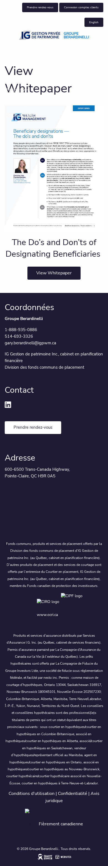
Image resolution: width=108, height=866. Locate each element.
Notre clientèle (19, 64)
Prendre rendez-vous (40, 7)
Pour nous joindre (22, 102)
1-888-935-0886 (21, 329)
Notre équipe (17, 51)
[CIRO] (49, 601)
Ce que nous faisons (24, 77)
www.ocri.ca (47, 614)
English (94, 22)
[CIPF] (72, 601)
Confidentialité (72, 793)
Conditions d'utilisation (32, 793)
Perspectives (17, 90)
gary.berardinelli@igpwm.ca (30, 343)
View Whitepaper (54, 273)
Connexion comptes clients (81, 7)
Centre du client (20, 115)
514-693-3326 (19, 336)
